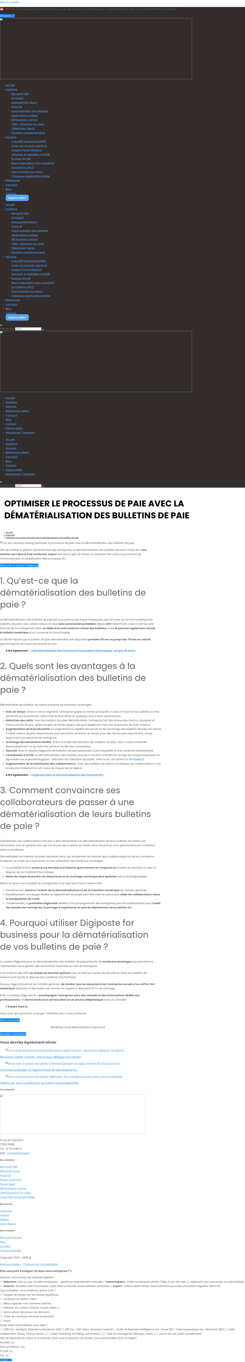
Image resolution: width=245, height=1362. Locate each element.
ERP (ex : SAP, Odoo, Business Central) (89, 1329)
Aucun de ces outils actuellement (180, 1334)
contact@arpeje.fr (18, 1153)
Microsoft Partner (11, 1237)
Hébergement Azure (24, 102)
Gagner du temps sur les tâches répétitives (31, 1295)
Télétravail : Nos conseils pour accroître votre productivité (39, 1083)
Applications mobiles (24, 115)
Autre (7, 1320)
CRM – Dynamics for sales (27, 124)
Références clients (17, 411)
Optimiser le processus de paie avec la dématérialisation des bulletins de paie (42, 537)
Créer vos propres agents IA (29, 146)
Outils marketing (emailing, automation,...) (76, 1334)
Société (5, 1342)
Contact (11, 193)
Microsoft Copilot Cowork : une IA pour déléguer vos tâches (40, 1057)
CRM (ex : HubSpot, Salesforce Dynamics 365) (33, 1329)
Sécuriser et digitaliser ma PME (30, 154)
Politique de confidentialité (41, 1264)
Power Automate (10, 1180)
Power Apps (7, 1184)
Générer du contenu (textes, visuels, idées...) (31, 1307)
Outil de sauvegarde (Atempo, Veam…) (131, 1334)
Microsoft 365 (20, 94)
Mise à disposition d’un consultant (32, 163)
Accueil (10, 85)
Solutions (11, 89)
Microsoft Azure (10, 1171)
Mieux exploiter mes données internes (27, 1303)
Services (11, 137)
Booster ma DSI (21, 159)
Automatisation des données (29, 111)
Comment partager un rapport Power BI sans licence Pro (38, 1070)
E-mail (4, 1351)
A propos (11, 185)
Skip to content (9, 2)
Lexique (4, 1215)
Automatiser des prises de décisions (27, 1312)
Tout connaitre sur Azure (27, 172)
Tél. (2, 1355)
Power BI (16, 107)
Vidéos (4, 1219)
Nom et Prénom (10, 1347)
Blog (8, 189)
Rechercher (7, 328)
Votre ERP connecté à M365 (28, 141)
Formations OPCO (22, 167)
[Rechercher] (43, 329)
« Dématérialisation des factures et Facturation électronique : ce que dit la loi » (83, 650)
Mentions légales (10, 1264)
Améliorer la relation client (20, 1299)
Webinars (6, 1211)
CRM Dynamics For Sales (15, 1193)
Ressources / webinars (20, 432)
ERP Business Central (24, 120)
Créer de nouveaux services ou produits (29, 1316)
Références (13, 180)
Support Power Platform (26, 150)
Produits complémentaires (28, 133)
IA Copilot (17, 98)
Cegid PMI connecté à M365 (17, 1197)
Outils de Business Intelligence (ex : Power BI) (144, 1329)
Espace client (17, 198)
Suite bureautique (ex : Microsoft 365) (200, 1329)
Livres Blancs (8, 1224)
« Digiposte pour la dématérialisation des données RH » (67, 775)
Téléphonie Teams (23, 128)
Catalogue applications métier (30, 176)
